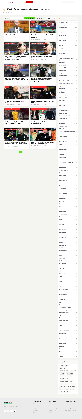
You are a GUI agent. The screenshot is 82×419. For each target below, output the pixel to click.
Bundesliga (35, 410)
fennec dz (73, 370)
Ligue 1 (34, 403)
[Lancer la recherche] (72, 2)
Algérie (73, 384)
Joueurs (37, 2)
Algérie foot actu (64, 391)
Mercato (51, 403)
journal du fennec (64, 384)
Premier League (36, 406)
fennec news (63, 386)
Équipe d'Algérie (52, 406)
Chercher (48, 18)
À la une (30, 2)
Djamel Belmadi (72, 386)
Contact (67, 406)
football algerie (64, 378)
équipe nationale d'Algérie (66, 381)
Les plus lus (40, 18)
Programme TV (45, 2)
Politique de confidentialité (71, 410)
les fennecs (70, 373)
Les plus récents (29, 18)
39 (31, 152)
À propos (67, 403)
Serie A (34, 412)
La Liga (34, 408)
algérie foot (63, 368)
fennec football (64, 389)
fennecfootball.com (51, 417)
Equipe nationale (64, 370)
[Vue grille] (52, 18)
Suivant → (36, 152)
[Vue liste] (55, 18)
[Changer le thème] (75, 2)
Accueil (4, 6)
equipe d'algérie (64, 365)
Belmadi (72, 389)
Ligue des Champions (54, 408)
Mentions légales (68, 408)
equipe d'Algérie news (65, 376)
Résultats (51, 412)
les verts (62, 373)
